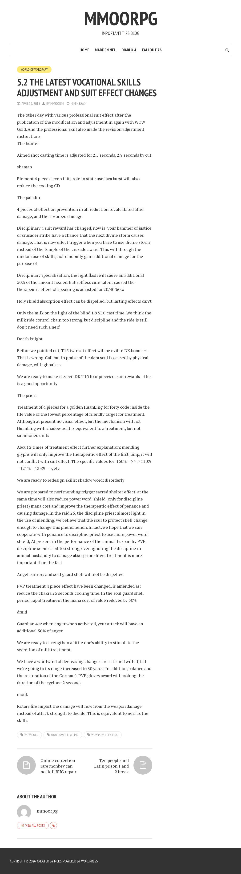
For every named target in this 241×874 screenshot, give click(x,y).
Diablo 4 (128, 50)
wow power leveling (65, 735)
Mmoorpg (120, 18)
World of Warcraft (34, 69)
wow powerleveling (104, 735)
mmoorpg (57, 103)
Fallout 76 (152, 50)
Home (84, 50)
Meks (58, 861)
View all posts (35, 825)
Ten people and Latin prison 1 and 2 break (111, 765)
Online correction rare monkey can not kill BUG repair (58, 765)
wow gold (31, 735)
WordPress (89, 861)
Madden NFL (105, 50)
